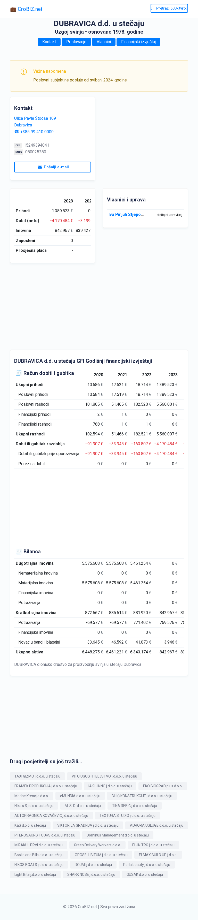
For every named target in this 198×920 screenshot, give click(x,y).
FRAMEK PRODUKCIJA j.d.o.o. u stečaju (45, 786)
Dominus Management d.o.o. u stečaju (118, 835)
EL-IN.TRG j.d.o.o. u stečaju (153, 845)
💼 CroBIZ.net (26, 9)
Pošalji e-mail (56, 167)
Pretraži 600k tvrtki (171, 8)
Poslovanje (76, 41)
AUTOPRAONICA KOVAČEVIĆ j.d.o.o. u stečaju (51, 815)
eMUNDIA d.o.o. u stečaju (80, 796)
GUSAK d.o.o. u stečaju (145, 874)
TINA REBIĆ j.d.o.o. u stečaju (134, 806)
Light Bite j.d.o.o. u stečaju (35, 874)
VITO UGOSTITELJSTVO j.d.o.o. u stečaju (104, 776)
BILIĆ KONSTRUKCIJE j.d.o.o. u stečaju (142, 796)
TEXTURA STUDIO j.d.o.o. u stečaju (127, 815)
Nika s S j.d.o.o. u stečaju (33, 806)
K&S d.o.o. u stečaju (30, 825)
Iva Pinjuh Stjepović (127, 214)
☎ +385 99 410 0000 (34, 131)
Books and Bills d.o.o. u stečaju (38, 855)
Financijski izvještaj (138, 41)
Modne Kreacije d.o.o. (31, 796)
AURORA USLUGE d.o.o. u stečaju (156, 825)
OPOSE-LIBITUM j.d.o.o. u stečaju (101, 855)
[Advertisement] (145, 133)
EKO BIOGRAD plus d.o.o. (163, 786)
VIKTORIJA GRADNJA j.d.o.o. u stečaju (88, 825)
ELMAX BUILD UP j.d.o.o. (158, 855)
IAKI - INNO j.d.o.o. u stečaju (110, 786)
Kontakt (49, 41)
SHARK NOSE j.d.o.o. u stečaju (91, 874)
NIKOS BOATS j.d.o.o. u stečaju (38, 865)
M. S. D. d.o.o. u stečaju (83, 806)
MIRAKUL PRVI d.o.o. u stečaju (38, 845)
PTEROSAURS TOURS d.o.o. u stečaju (44, 835)
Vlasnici (104, 41)
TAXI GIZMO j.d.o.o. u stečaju (37, 776)
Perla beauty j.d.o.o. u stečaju (146, 865)
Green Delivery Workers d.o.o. (97, 845)
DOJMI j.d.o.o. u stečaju (93, 865)
